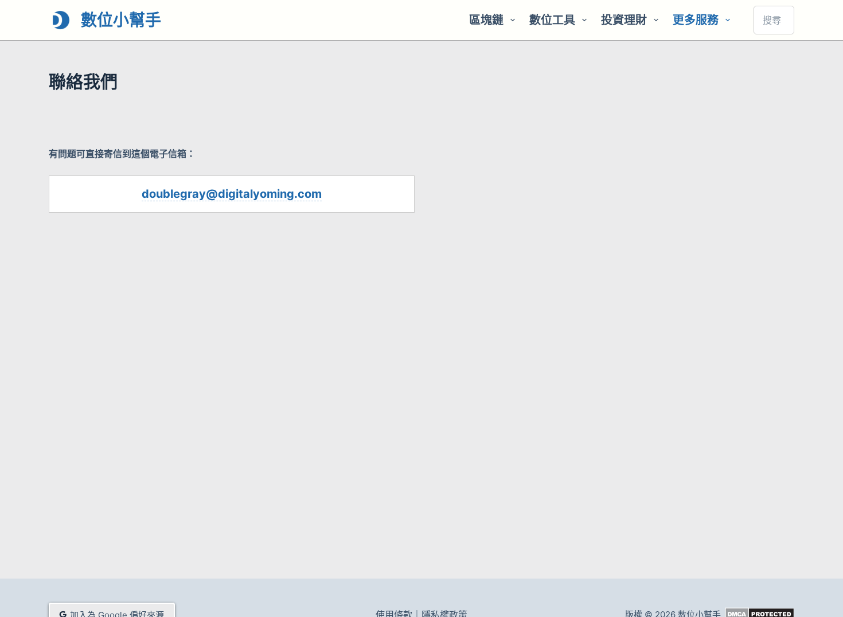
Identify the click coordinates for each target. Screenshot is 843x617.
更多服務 (696, 20)
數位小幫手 (121, 20)
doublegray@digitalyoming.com (232, 194)
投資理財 (624, 20)
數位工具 (552, 20)
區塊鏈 (486, 20)
